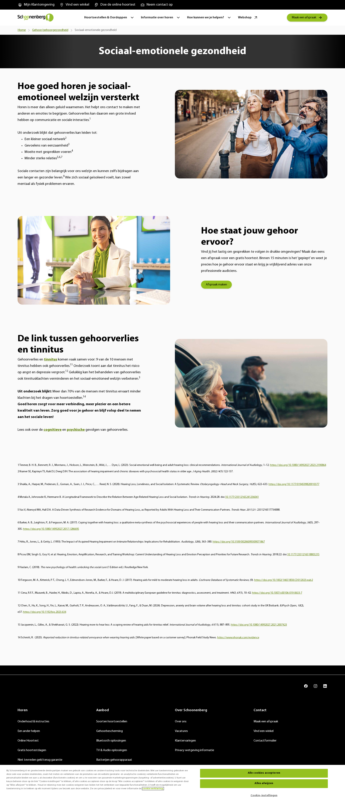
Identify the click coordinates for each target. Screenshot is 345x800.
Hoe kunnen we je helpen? (205, 17)
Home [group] (22, 30)
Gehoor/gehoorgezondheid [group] (50, 30)
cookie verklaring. (153, 788)
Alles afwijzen (264, 783)
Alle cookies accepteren (264, 773)
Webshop (245, 17)
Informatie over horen (157, 17)
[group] (36, 5)
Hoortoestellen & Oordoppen (105, 17)
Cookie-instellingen (264, 795)
